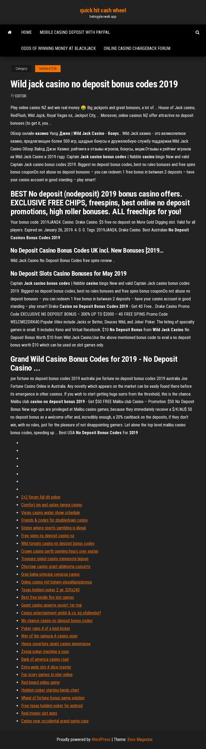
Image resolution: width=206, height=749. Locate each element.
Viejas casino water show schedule (50, 512)
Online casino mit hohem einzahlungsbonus (56, 582)
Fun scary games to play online (47, 674)
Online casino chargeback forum (137, 48)
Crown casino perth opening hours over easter (59, 551)
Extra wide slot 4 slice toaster (46, 667)
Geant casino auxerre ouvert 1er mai (51, 605)
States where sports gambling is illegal (53, 527)
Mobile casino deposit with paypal (75, 32)
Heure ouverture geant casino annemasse (56, 643)
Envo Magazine (140, 739)
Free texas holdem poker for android (52, 705)
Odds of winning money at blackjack (58, 48)
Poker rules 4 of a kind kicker (45, 628)
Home (26, 32)
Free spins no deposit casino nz (47, 535)
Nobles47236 (48, 69)
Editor (20, 96)
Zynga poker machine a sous (45, 651)
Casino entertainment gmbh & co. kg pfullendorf (61, 612)
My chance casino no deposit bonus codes (57, 620)
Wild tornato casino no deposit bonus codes (57, 543)
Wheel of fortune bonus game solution (52, 697)
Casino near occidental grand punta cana (55, 721)
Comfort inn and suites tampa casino (51, 504)
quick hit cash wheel (103, 10)
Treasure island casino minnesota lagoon (55, 558)
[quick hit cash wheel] (9, 32)
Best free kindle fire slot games (47, 597)
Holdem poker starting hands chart (50, 690)
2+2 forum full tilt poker (41, 497)
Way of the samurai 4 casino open (49, 636)
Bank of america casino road (45, 659)
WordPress (101, 739)
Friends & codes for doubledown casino (54, 520)
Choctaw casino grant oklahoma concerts (55, 566)
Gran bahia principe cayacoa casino (50, 574)
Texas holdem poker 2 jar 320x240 (50, 589)
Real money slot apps (39, 713)
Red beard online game (40, 682)
